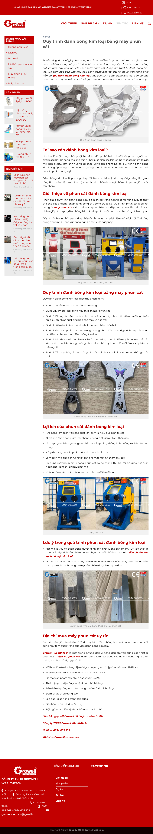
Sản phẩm (89, 23)
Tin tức (122, 23)
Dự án (108, 23)
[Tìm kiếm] (149, 23)
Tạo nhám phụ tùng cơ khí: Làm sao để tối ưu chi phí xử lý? (23, 200)
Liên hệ (138, 23)
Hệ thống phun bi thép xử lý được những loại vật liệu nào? (23, 221)
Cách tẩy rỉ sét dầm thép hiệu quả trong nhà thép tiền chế (22, 241)
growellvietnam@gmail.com (19, 814)
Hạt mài (13, 58)
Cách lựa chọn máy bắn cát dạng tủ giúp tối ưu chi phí (23, 179)
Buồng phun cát (18, 47)
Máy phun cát (16, 83)
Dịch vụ (12, 52)
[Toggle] (32, 53)
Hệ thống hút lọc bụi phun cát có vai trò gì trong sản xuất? (23, 262)
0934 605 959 (21, 810)
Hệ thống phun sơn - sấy (20, 66)
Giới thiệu (69, 23)
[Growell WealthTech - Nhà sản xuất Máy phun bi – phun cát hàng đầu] (14, 23)
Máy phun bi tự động (17, 75)
